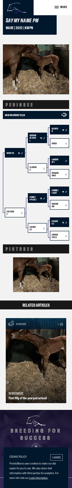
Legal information (38, 478)
